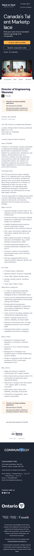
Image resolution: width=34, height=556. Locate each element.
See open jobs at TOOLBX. (14, 105)
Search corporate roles (17, 48)
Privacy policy (12, 438)
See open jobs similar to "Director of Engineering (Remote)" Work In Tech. (17, 109)
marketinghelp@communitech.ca (17, 541)
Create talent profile (17, 42)
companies (7, 79)
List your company (25, 7)
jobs (14, 79)
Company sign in (25, 4)
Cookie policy (21, 438)
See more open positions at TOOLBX (17, 422)
